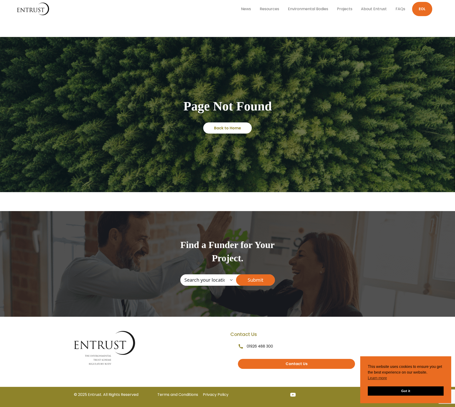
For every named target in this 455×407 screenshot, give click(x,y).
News (246, 9)
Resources (269, 9)
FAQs (400, 9)
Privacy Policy (215, 394)
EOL (422, 9)
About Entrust (374, 9)
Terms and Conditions (177, 394)
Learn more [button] (377, 378)
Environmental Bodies (308, 9)
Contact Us (297, 363)
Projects (344, 9)
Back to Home (227, 128)
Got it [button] (405, 391)
